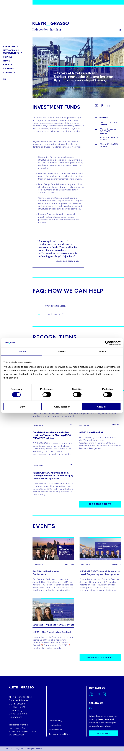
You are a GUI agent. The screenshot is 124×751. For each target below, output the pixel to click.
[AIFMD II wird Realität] (100, 438)
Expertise (9, 46)
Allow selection (62, 406)
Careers (8, 68)
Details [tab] (62, 351)
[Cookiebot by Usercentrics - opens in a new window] (107, 343)
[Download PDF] (102, 105)
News (6, 60)
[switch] (46, 394)
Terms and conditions (59, 734)
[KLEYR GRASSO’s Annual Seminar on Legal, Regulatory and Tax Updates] (100, 564)
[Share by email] (96, 105)
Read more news (100, 504)
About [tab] (102, 351)
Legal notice (55, 725)
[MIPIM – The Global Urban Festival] (53, 623)
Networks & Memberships (11, 51)
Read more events (100, 658)
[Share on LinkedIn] (108, 105)
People (7, 56)
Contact (9, 72)
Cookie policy (55, 720)
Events (8, 64)
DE (118, 424)
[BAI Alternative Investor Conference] (53, 564)
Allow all (101, 406)
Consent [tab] (21, 351)
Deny (22, 406)
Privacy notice (55, 729)
